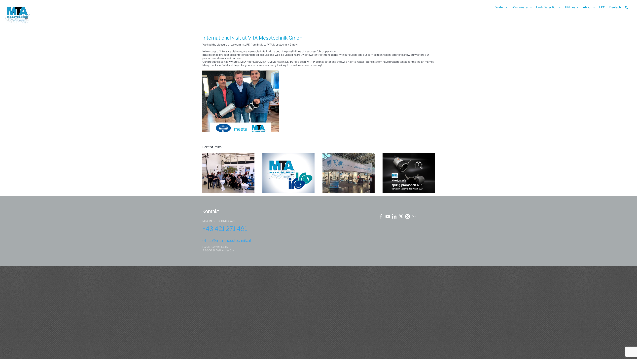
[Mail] (414, 216)
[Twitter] (401, 216)
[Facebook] (381, 216)
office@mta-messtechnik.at (226, 240)
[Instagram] (407, 216)
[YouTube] (388, 216)
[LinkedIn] (394, 216)
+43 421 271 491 (224, 228)
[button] (626, 7)
